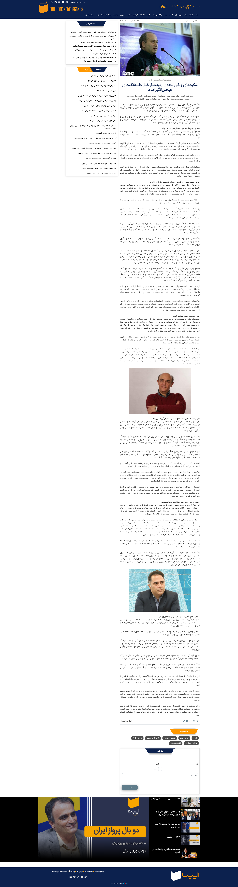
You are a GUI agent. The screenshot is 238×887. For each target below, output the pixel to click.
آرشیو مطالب (99, 871)
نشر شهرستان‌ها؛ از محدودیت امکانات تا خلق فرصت (99, 110)
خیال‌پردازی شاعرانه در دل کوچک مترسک (102, 120)
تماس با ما (89, 871)
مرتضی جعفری (191, 743)
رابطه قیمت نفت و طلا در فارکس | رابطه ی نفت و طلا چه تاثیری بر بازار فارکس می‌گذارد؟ (93, 127)
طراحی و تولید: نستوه (116, 883)
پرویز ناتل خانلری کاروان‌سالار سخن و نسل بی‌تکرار (97, 42)
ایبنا (179, 7)
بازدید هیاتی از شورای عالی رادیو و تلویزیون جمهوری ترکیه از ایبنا (167, 813)
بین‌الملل (178, 15)
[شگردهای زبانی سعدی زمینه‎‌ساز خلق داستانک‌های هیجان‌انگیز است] (160, 49)
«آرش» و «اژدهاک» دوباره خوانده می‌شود (102, 143)
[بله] (74, 877)
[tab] (98, 69)
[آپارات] (85, 877)
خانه (197, 15)
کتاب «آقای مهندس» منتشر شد (103, 53)
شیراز (195, 738)
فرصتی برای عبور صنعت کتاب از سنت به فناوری (100, 173)
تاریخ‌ (171, 15)
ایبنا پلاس (100, 15)
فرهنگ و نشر (132, 15)
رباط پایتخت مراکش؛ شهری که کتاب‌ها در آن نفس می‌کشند (96, 100)
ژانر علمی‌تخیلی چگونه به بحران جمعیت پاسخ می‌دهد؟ (98, 105)
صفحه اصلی (196, 21)
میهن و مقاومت (119, 15)
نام (197, 764)
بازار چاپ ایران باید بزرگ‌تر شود (106, 133)
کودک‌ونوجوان (157, 15)
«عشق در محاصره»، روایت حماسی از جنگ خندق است (98, 85)
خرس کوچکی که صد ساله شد (106, 90)
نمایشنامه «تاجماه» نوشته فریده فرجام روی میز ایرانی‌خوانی (96, 153)
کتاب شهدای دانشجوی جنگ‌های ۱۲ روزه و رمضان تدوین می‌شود (95, 138)
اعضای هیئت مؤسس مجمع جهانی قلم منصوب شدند (98, 168)
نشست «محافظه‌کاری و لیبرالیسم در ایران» (166, 851)
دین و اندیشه (145, 15)
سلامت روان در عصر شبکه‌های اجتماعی (103, 75)
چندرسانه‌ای (89, 15)
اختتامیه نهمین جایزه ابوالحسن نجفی (165, 798)
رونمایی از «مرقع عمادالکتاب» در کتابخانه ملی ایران (99, 163)
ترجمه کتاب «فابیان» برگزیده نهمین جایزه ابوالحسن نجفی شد (93, 57)
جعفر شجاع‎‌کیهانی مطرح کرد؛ (160, 80)
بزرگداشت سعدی (153, 738)
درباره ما (80, 871)
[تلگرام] (81, 877)
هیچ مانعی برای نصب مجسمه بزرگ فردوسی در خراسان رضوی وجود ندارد (91, 37)
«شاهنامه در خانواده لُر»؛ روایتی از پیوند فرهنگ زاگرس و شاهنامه (92, 32)
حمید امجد (184, 738)
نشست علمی (176, 743)
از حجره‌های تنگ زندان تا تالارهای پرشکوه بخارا (99, 61)
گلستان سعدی (169, 738)
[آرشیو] (70, 877)
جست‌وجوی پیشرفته (59, 871)
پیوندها (72, 871)
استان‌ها (108, 15)
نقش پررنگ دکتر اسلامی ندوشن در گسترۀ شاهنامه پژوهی (97, 95)
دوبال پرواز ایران (134, 850)
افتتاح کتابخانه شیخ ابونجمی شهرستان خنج (102, 80)
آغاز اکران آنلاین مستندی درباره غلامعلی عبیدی (101, 158)
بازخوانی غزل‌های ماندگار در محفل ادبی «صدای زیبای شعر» (94, 50)
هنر (185, 15)
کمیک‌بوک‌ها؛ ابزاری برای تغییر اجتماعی (103, 115)
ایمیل (157, 764)
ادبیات (191, 15)
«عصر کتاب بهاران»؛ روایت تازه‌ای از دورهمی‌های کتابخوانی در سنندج (93, 148)
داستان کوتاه (137, 738)
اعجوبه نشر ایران (173, 836)
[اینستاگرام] (78, 877)
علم (166, 15)
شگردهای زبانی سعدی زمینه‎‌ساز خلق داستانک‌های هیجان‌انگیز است (160, 87)
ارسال (130, 787)
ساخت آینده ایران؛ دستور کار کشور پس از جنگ (167, 825)
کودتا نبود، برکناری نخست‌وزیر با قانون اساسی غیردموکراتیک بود (93, 46)
